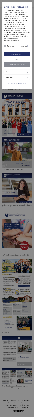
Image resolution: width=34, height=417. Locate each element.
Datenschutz (22, 92)
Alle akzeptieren (17, 54)
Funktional (10, 46)
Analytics (24, 46)
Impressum (11, 92)
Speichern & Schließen (17, 64)
